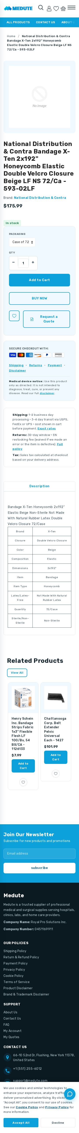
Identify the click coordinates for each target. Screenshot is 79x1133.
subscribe (39, 868)
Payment (55, 365)
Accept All (21, 1122)
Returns (35, 365)
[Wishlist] (56, 8)
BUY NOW (39, 298)
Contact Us (45, 22)
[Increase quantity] (33, 261)
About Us (10, 1012)
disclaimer (47, 393)
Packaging (17, 234)
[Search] (41, 8)
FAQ (6, 1025)
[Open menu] (71, 8)
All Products (18, 22)
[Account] (49, 8)
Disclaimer (17, 370)
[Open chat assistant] (69, 1094)
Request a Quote (49, 319)
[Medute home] (18, 9)
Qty (12, 252)
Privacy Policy (14, 970)
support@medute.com (30, 1081)
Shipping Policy (15, 951)
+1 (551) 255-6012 (27, 1069)
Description (39, 486)
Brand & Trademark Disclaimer (26, 994)
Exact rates (47, 428)
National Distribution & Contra (40, 198)
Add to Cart (23, 766)
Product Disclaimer (18, 988)
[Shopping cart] (63, 8)
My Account (13, 1031)
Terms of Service (17, 982)
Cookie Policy (14, 976)
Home (11, 36)
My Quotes (12, 1037)
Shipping (16, 365)
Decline (58, 1122)
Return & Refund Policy (21, 957)
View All (17, 672)
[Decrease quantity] (13, 261)
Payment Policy (16, 963)
